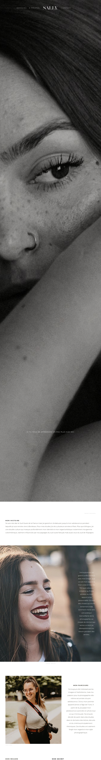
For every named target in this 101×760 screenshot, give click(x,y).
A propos (34, 8)
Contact (66, 8)
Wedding (21, 8)
